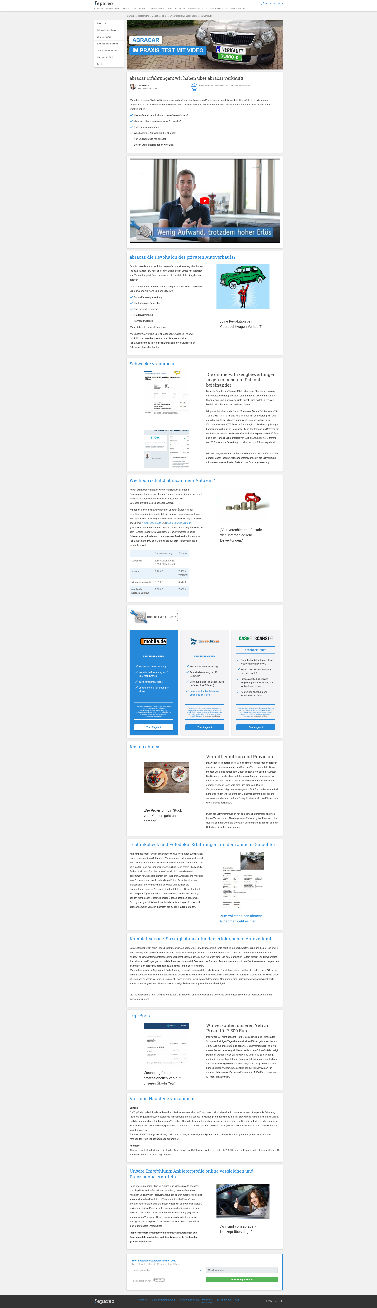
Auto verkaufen (176, 9)
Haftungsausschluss (188, 1299)
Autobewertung (156, 9)
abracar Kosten (104, 37)
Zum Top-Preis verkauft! (108, 50)
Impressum (143, 1299)
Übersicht (101, 23)
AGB (237, 1299)
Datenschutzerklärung (163, 1299)
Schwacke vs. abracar (107, 30)
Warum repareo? (238, 9)
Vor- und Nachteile (105, 57)
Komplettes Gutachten (107, 44)
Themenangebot (223, 1299)
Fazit (99, 64)
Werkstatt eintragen (207, 1301)
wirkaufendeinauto (151, 523)
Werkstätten (130, 9)
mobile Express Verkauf (178, 523)
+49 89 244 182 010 (273, 3)
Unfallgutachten (197, 9)
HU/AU (142, 9)
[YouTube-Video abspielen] (205, 201)
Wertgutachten (218, 9)
